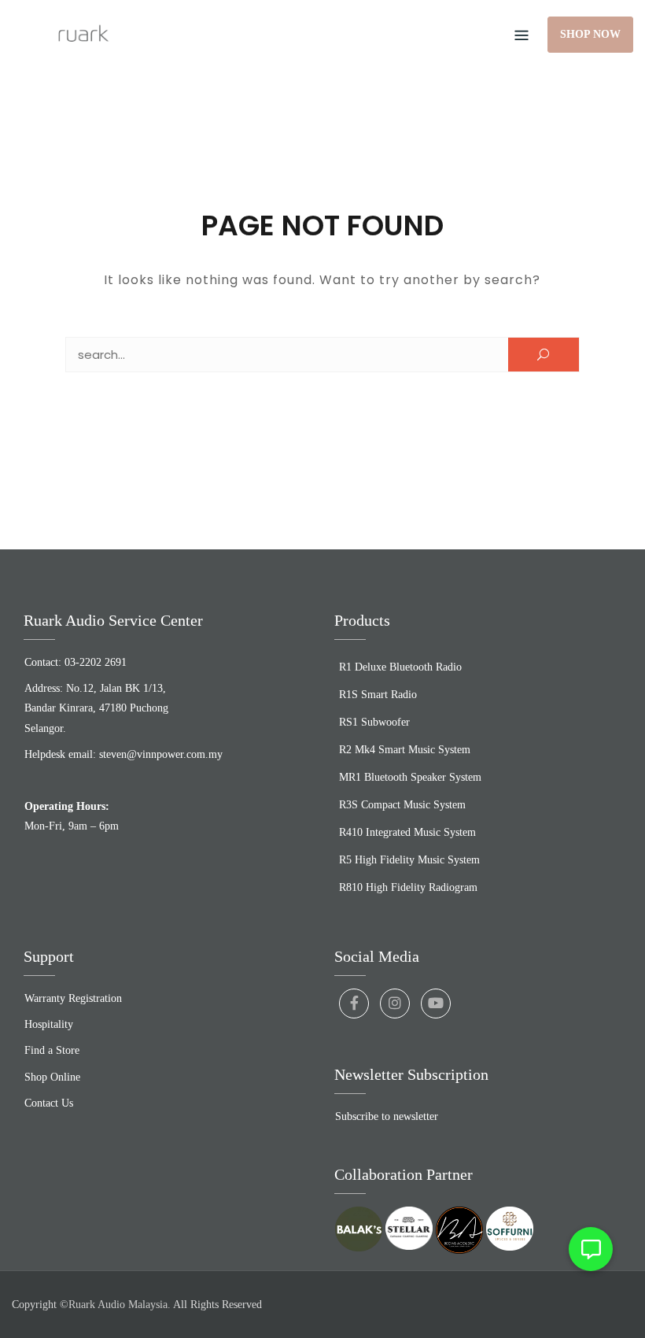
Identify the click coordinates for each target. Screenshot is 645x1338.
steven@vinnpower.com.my (161, 754)
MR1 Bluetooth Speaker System (410, 777)
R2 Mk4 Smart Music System (404, 750)
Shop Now (590, 34)
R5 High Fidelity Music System (409, 860)
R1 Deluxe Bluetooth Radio (400, 667)
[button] (591, 1249)
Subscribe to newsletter (386, 1116)
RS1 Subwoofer (374, 722)
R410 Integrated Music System (407, 832)
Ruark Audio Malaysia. (119, 1304)
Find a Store (51, 1050)
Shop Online (52, 1077)
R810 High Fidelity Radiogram (408, 887)
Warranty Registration (73, 998)
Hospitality (48, 1024)
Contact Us (48, 1103)
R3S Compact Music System (402, 805)
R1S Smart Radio (378, 694)
